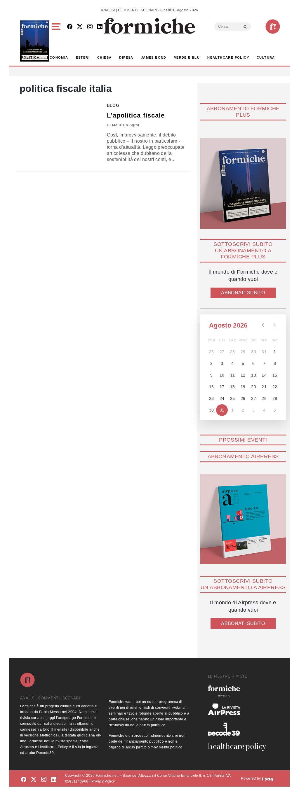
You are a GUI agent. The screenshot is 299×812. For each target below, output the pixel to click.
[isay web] (268, 778)
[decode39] (239, 729)
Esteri (83, 57)
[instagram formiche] (44, 779)
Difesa (126, 57)
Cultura (266, 57)
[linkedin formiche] (54, 779)
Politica (30, 57)
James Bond (153, 57)
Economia (57, 57)
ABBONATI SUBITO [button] (243, 292)
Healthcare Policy (228, 57)
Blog (113, 105)
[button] (57, 41)
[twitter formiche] (34, 779)
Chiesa (104, 57)
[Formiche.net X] (80, 27)
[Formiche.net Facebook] (70, 27)
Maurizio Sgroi (125, 125)
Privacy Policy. (103, 781)
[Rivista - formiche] (239, 690)
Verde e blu (187, 57)
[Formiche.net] (272, 26)
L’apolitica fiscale (136, 115)
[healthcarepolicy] (239, 747)
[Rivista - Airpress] (239, 709)
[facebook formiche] (24, 779)
